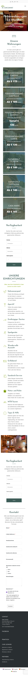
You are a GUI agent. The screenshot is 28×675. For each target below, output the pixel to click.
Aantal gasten (10, 255)
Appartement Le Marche (7, 649)
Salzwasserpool (14, 291)
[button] (2, 445)
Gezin (9, 569)
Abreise (8, 247)
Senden (10, 606)
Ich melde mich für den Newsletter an (13, 591)
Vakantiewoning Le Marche (8, 659)
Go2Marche (4, 661)
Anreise (8, 240)
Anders (9, 573)
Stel (9, 571)
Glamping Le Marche (6, 652)
